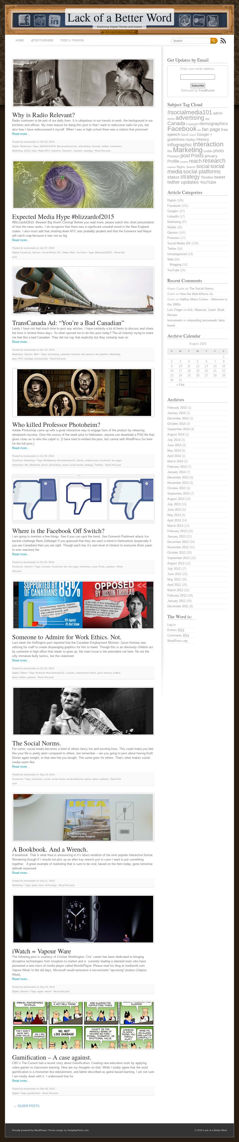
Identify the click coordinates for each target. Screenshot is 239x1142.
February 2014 (177, 466)
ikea (41, 885)
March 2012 (175, 590)
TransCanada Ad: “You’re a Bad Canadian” (68, 322)
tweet (15, 677)
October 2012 (176, 552)
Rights (181, 167)
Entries (175, 630)
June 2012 (174, 574)
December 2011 (177, 606)
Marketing (25, 146)
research (56, 150)
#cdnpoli (40, 672)
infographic (179, 145)
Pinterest (173, 156)
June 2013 (174, 509)
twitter (22, 677)
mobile (208, 151)
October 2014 (176, 423)
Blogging (175, 264)
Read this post (102, 150)
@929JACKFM (47, 146)
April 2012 (174, 585)
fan (65, 566)
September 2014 (178, 429)
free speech (87, 354)
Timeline (98, 465)
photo (45, 465)
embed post (91, 460)
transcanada (41, 358)
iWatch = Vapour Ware (41, 950)
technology (51, 885)
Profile (173, 161)
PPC (20, 358)
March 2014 (175, 461)
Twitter (65, 252)
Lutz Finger (175, 310)
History (203, 139)
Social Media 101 (51, 252)
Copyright (192, 124)
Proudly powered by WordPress (29, 1130)
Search (190, 167)
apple (35, 885)
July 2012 (173, 568)
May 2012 (174, 579)
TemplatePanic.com (77, 1130)
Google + (204, 135)
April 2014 (174, 456)
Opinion (36, 252)
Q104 (27, 150)
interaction (116, 146)
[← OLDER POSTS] (43, 1104)
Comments (178, 635)
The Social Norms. (36, 742)
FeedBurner (206, 90)
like (26, 465)
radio (34, 150)
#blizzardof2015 (103, 252)
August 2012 (175, 563)
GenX (185, 135)
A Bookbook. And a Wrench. (50, 849)
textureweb (174, 320)
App (207, 118)
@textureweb (42, 40)
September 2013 (178, 493)
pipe (14, 358)
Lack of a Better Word (119, 17)
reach (195, 161)
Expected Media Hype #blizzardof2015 (63, 216)
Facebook (25, 252)
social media (76, 465)
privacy (211, 156)
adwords (65, 354)
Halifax (105, 146)
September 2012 (178, 558)
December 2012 (178, 542)
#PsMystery (50, 460)
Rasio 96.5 (44, 150)
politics (116, 672)
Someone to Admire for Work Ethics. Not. (67, 636)
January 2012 (176, 601)
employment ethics (86, 672)
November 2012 (178, 547)
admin (217, 113)
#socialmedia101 (66, 460)
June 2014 (174, 445)
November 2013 (178, 483)
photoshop (55, 465)
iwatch (48, 991)
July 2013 (173, 504)
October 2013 (176, 488)
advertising (84, 146)
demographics (213, 123)
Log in (171, 624)
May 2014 (174, 450)
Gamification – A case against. (51, 1057)
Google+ (173, 211)
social (65, 465)
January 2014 (176, 472)
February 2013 (177, 531)
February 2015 (177, 407)
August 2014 (175, 434)
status (87, 779)
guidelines (176, 139)
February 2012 (177, 595)
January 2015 (176, 413)
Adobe (80, 460)
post (94, 566)
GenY (193, 135)
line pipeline (101, 354)
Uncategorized (177, 254)
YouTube (81, 252)
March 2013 (175, 525)
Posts (101, 566)
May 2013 (174, 515)
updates (110, 566)
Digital (15, 146)
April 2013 (174, 520)
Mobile (171, 227)
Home (20, 40)
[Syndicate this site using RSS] (223, 40)
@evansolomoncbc (67, 146)
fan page (116, 460)
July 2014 (173, 440)
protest (184, 161)
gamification (34, 1093)
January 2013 (176, 536)
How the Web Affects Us (196, 294)
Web (72, 252)
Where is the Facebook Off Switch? (58, 530)
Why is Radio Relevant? (43, 114)
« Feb (180, 385)
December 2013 (178, 477)
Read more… (21, 134)
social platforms (75, 779)
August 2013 (175, 499)
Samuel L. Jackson (72, 150)
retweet (171, 167)
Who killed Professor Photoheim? (56, 424)
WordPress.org (177, 641)
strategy (88, 150)
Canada (96, 146)
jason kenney (104, 672)
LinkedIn (173, 216)
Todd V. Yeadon (72, 40)
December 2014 (178, 418)
